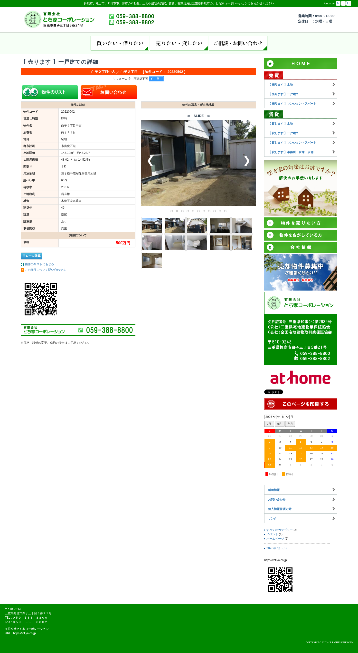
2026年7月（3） (277, 548)
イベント (272, 534)
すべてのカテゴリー (279, 530)
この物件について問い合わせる (45, 270)
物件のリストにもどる (39, 264)
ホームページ (275, 538)
